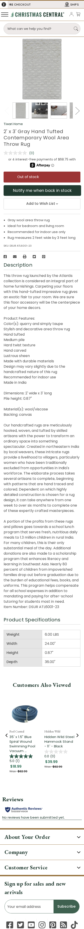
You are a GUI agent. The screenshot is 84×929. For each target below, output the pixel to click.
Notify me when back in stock (42, 190)
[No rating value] (16, 153)
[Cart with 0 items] (78, 14)
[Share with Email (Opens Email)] (15, 256)
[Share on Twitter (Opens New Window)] (34, 256)
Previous (6, 111)
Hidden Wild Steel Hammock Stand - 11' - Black (59, 741)
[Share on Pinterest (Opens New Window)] (43, 256)
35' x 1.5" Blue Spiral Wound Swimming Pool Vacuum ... (22, 743)
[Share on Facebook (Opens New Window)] (5, 256)
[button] (4, 4)
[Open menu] (4, 14)
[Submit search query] (76, 28)
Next (77, 111)
